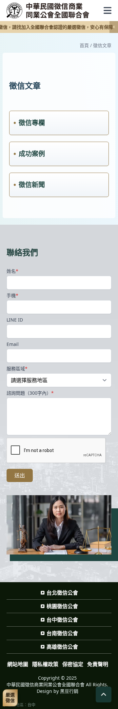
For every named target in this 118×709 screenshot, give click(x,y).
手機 (12, 295)
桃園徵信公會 (62, 606)
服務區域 (17, 368)
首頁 (84, 45)
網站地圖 (17, 664)
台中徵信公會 (62, 619)
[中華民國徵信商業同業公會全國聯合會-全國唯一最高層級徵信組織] (48, 10)
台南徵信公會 (62, 633)
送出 (19, 475)
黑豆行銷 (69, 691)
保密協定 (72, 664)
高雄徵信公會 (62, 646)
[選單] (107, 10)
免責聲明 (97, 664)
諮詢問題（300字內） (30, 393)
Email (13, 344)
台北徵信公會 (62, 592)
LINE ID (15, 320)
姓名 (12, 271)
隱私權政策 (45, 664)
